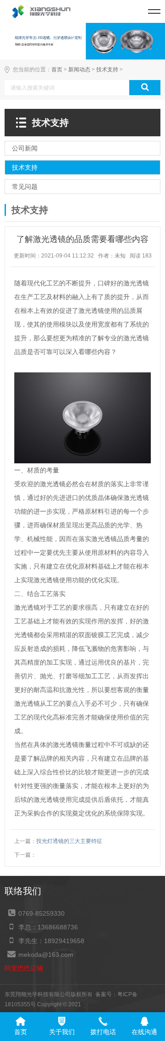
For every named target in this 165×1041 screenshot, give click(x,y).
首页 (56, 69)
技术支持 (107, 69)
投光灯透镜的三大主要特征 (69, 841)
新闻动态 (79, 69)
